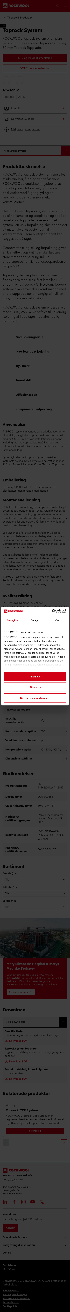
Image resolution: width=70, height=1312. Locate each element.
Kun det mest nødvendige (35, 697)
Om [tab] (57, 620)
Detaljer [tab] (35, 620)
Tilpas (33, 687)
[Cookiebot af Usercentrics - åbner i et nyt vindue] (52, 611)
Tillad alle (34, 676)
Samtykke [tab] (12, 620)
